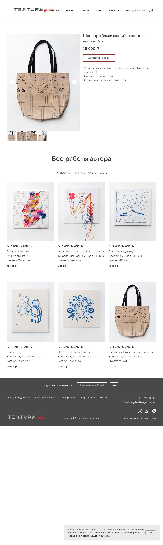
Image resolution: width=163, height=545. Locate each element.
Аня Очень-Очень (93, 41)
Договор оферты (68, 398)
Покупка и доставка (19, 398)
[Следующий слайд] (74, 82)
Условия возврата (45, 398)
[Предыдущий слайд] (12, 82)
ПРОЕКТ (99, 11)
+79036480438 (148, 398)
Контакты (105, 398)
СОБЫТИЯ (84, 11)
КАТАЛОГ (56, 11)
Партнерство (88, 398)
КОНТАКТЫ (114, 11)
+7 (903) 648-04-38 (136, 11)
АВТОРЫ (69, 11)
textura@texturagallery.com (140, 402)
